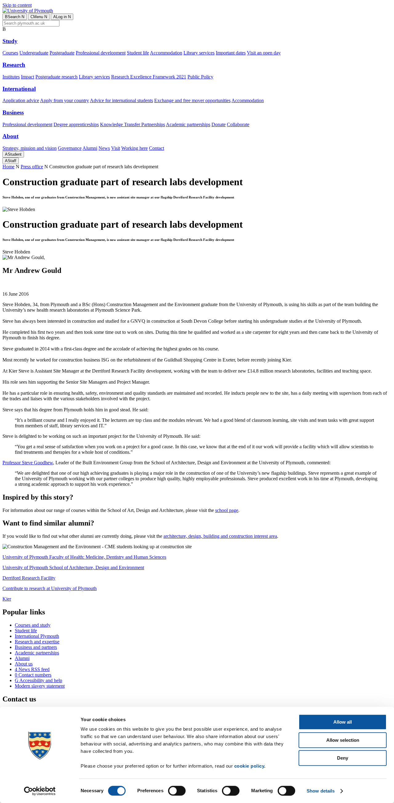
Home (8, 166)
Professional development (101, 52)
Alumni (89, 148)
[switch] (177, 791)
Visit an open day (264, 52)
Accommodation (166, 52)
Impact (27, 76)
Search (14, 16)
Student (13, 154)
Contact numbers (33, 674)
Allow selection (342, 740)
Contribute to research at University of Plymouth (49, 588)
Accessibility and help (38, 680)
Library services (199, 52)
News (104, 148)
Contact (156, 148)
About (10, 136)
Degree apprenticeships (76, 124)
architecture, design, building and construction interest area (220, 536)
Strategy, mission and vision (29, 148)
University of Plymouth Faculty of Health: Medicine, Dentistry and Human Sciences (84, 557)
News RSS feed (32, 669)
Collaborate (238, 124)
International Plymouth (37, 636)
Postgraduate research (56, 76)
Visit (115, 148)
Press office (32, 166)
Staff (10, 160)
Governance (70, 148)
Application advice (20, 100)
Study (10, 41)
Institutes (11, 76)
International (19, 89)
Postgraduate (62, 52)
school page (226, 510)
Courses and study (32, 625)
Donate (218, 124)
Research (13, 65)
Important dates (231, 52)
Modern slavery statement (40, 686)
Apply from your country (64, 100)
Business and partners (36, 647)
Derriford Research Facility (28, 578)
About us (24, 663)
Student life (138, 52)
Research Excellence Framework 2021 (148, 76)
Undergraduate (33, 52)
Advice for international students (121, 100)
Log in (62, 16)
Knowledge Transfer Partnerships (132, 124)
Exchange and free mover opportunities (192, 100)
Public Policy (200, 76)
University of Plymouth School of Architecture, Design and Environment (73, 567)
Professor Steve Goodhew (27, 462)
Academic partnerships (188, 124)
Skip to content (17, 5)
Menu (38, 16)
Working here (134, 148)
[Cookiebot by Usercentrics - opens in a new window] (40, 791)
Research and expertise (37, 641)
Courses (10, 52)
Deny (342, 758)
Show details (321, 790)
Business (13, 112)
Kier (6, 598)
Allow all (342, 722)
